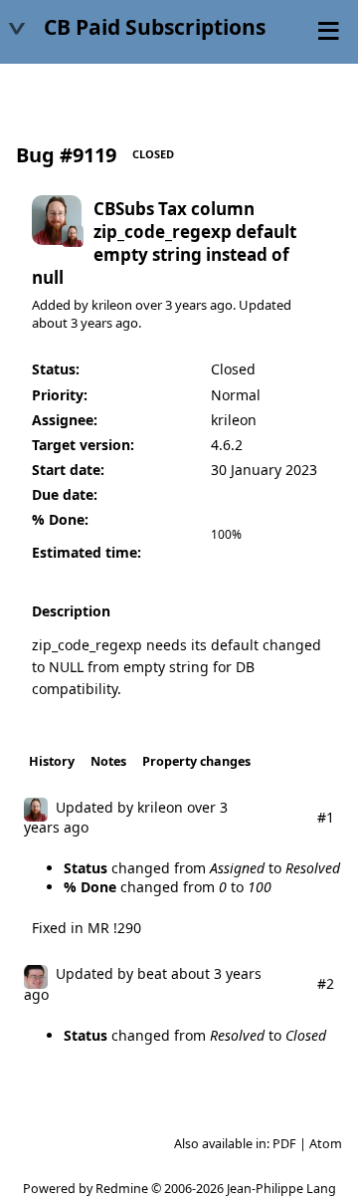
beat (152, 973)
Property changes (196, 761)
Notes (108, 761)
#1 (325, 817)
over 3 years (171, 305)
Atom (325, 1143)
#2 (325, 983)
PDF (284, 1143)
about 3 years (72, 323)
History (52, 761)
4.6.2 (227, 444)
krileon (111, 305)
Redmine (121, 1188)
